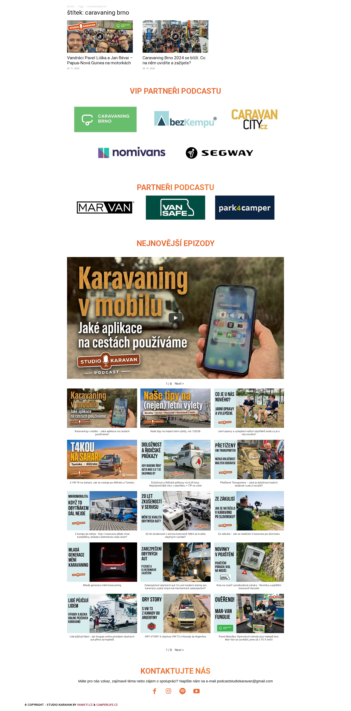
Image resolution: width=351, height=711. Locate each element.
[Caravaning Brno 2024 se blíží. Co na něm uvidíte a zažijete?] (175, 36)
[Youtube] (197, 692)
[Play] (175, 318)
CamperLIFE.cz (107, 704)
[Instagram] (168, 692)
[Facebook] (154, 692)
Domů (70, 6)
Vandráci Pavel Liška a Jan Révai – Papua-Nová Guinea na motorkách (100, 60)
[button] (179, 383)
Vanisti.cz (85, 704)
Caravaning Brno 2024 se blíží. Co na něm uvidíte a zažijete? (174, 60)
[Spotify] (182, 692)
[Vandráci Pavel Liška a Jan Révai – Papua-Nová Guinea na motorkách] (100, 36)
